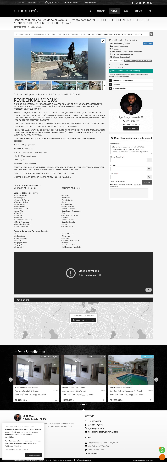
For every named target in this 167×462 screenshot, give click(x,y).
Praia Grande (116, 39)
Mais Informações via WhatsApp (126, 71)
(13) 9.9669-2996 (54, 3)
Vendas (114, 11)
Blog (126, 11)
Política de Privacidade (83, 460)
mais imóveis (132, 128)
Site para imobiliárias (139, 460)
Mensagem (114, 144)
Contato (138, 11)
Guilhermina (131, 39)
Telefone (113, 174)
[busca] (150, 11)
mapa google (93, 453)
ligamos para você (96, 428)
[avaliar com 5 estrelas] (25, 27)
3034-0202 (94, 421)
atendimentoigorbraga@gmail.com (103, 432)
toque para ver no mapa (84, 320)
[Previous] (11, 379)
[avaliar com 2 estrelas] (17, 27)
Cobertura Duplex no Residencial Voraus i (41, 20)
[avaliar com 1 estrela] (15, 27)
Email (112, 165)
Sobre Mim (101, 11)
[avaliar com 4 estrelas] (23, 27)
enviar (148, 182)
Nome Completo (116, 157)
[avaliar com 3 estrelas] (20, 27)
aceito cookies (34, 455)
